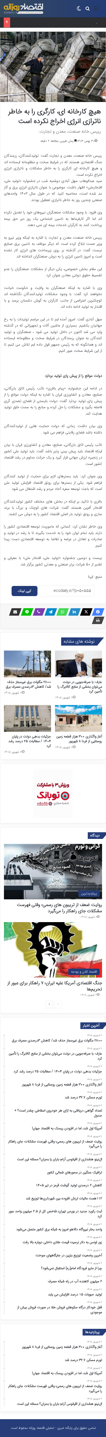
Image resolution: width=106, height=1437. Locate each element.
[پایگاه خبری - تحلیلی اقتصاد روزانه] (23, 8)
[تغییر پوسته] (78, 10)
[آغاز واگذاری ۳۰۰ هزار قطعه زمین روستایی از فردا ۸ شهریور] (78, 718)
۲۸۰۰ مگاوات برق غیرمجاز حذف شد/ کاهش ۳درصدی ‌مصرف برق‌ (28, 684)
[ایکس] (85, 612)
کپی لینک (24, 591)
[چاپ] (97, 620)
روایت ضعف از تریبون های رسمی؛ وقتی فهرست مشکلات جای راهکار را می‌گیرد (59, 907)
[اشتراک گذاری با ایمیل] (14, 612)
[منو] (96, 10)
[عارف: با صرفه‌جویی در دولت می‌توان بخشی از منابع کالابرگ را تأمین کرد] (78, 664)
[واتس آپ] (61, 612)
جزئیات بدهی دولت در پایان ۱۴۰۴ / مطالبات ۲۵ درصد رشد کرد (29, 741)
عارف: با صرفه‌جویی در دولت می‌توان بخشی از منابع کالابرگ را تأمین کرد (79, 686)
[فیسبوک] (97, 612)
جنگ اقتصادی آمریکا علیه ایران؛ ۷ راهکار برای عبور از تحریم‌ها (54, 986)
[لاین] (26, 612)
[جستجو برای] (87, 10)
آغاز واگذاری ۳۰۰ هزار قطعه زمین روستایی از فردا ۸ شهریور (79, 739)
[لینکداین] (73, 612)
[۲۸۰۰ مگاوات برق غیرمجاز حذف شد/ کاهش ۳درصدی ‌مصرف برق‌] (27, 664)
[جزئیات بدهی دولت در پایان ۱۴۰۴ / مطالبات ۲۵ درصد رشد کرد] (27, 718)
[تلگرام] (49, 612)
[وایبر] (37, 612)
